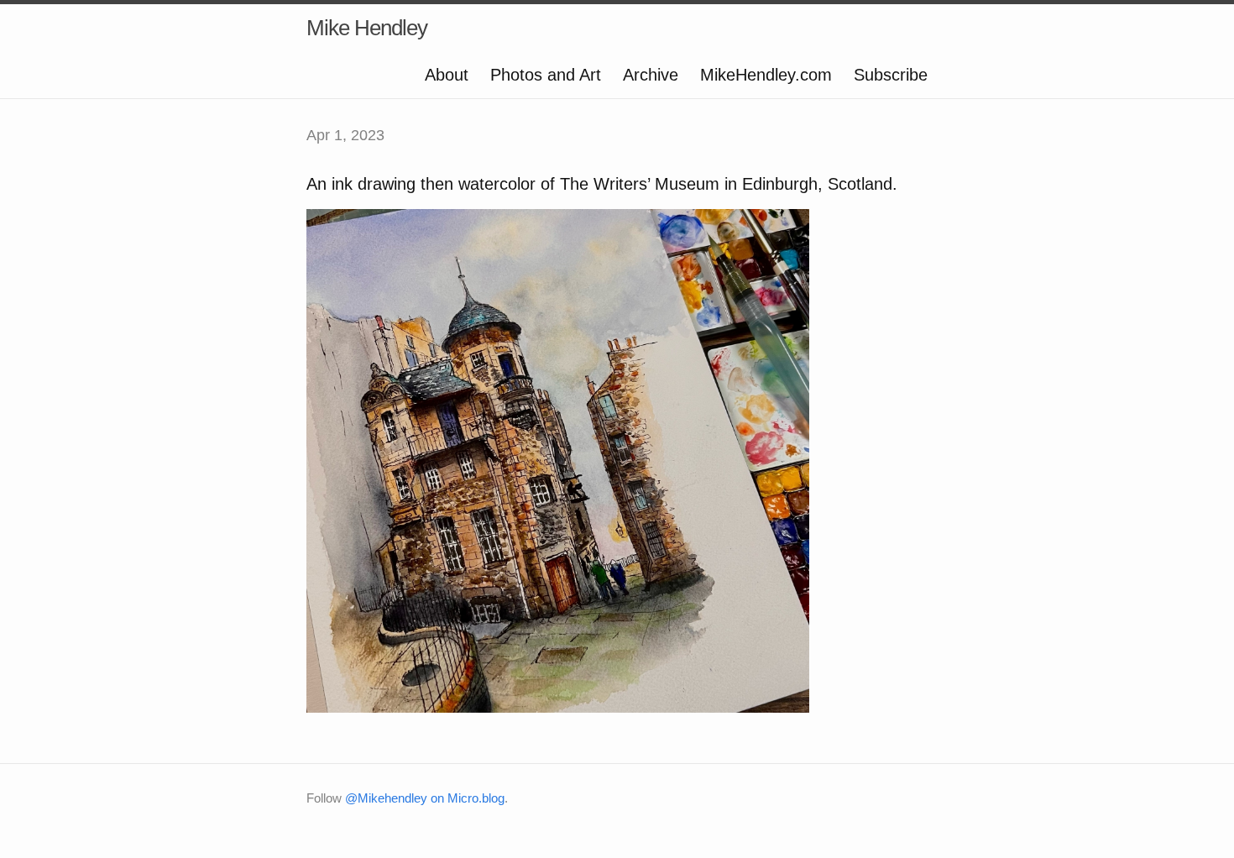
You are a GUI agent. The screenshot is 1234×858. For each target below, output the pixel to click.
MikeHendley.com (766, 74)
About (446, 74)
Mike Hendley (366, 27)
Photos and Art (545, 74)
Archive (650, 74)
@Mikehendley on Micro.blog (425, 798)
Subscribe (891, 74)
